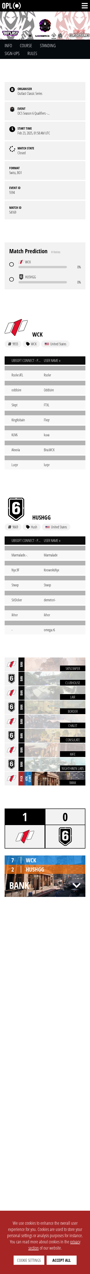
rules (32, 53)
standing (48, 45)
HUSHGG (41, 517)
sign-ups (12, 53)
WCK (37, 334)
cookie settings (29, 1260)
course (26, 45)
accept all (61, 1260)
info (8, 45)
